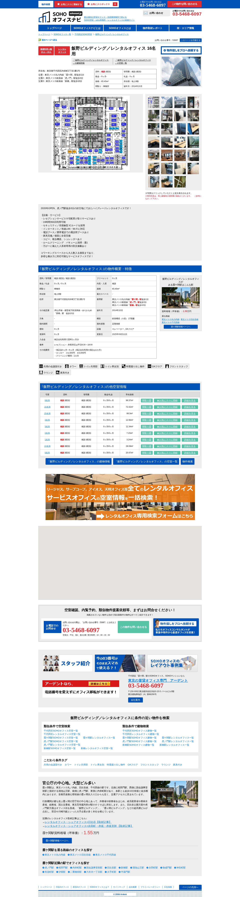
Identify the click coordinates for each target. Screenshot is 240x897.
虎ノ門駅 (49, 867)
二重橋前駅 (76, 872)
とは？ (99, 887)
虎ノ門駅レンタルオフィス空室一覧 (62, 744)
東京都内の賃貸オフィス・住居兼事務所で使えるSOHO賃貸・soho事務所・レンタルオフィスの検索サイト (109, 18)
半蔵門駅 (125, 872)
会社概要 (133, 887)
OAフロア (133, 764)
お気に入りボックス (103, 4)
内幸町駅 (77, 867)
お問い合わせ (156, 13)
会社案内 (135, 700)
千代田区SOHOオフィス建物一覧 (139, 730)
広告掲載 (168, 887)
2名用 (47, 433)
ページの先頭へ (190, 887)
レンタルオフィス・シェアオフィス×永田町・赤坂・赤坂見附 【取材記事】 (89, 826)
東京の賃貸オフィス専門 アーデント (158, 680)
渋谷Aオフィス (62, 887)
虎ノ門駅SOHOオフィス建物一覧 (139, 741)
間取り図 (146, 400)
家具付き (177, 764)
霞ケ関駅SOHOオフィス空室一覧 (61, 737)
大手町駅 (111, 872)
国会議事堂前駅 (94, 867)
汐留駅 (62, 872)
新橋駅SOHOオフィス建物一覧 (138, 745)
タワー (68, 764)
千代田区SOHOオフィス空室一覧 (61, 730)
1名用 (47, 440)
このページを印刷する (190, 40)
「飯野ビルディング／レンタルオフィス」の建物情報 (78, 461)
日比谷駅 (111, 867)
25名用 (47, 413)
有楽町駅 (49, 872)
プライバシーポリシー (151, 887)
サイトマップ (119, 887)
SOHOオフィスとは (120, 28)
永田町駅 (153, 867)
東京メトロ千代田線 (170, 322)
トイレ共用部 (81, 764)
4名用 (47, 420)
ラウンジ (165, 764)
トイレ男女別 (97, 764)
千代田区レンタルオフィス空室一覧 (62, 734)
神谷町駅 (181, 867)
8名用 (47, 400)
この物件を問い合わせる (184, 4)
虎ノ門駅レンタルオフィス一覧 (178, 741)
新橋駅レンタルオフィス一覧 (174, 745)
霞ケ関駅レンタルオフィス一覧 (99, 737)
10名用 (47, 446)
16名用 (47, 407)
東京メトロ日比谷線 (189, 319)
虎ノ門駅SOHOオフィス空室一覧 (61, 741)
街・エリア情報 (185, 28)
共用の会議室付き (53, 764)
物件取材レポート (152, 28)
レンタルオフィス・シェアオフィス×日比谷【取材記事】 (78, 822)
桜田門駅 (63, 867)
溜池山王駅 (138, 867)
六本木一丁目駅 (94, 872)
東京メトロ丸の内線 (170, 319)
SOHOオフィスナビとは (87, 28)
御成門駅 (167, 867)
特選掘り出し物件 (116, 764)
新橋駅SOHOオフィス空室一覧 (60, 748)
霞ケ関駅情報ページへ (181, 327)
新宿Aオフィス (79, 887)
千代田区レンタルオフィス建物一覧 (140, 734)
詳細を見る (190, 400)
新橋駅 (124, 867)
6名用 (47, 453)
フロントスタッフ (149, 764)
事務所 (57, 289)
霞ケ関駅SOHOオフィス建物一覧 (139, 737)
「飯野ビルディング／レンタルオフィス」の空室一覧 (146, 461)
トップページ (54, 28)
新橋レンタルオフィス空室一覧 (97, 748)
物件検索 (46, 4)
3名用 (47, 426)
